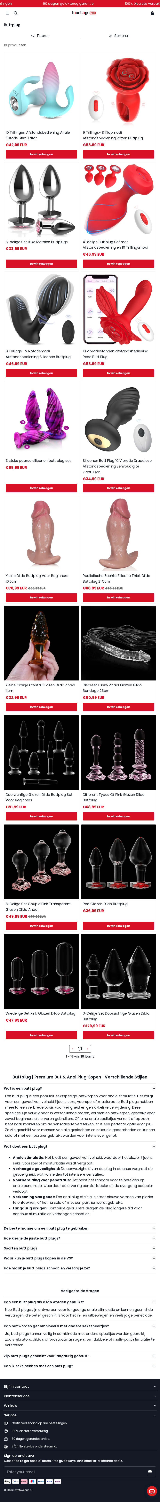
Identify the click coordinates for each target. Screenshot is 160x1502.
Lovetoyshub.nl (22, 1490)
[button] (8, 13)
